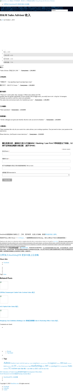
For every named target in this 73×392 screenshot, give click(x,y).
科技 (42, 368)
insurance (69, 363)
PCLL (59, 366)
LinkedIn (6, 388)
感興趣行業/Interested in (9, 172)
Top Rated (10, 353)
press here (55, 241)
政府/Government (47, 8)
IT (53, 8)
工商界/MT (22, 8)
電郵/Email (5, 159)
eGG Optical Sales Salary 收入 (9, 306)
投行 (36, 368)
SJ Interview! (59, 7)
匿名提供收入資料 (51, 234)
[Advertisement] (36, 34)
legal (29, 366)
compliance (36, 363)
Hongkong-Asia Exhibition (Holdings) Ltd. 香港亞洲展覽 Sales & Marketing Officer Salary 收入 (29, 320)
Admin (7, 362)
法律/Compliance (6, 8)
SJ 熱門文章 (4, 7)
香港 (47, 368)
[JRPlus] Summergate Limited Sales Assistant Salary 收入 (17, 292)
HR (61, 363)
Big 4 (29, 363)
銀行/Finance (15, 8)
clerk (31, 363)
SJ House (21, 238)
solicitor (6, 368)
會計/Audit (28, 8)
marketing (36, 365)
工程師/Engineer (58, 8)
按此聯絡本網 (24, 247)
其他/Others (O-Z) (26, 10)
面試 (45, 368)
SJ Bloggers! (47, 10)
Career (5, 389)
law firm (21, 366)
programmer (64, 366)
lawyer (26, 366)
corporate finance (43, 363)
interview (9, 366)
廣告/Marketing (5, 10)
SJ (2, 20)
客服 (22, 368)
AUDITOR (21, 363)
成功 (34, 368)
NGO (50, 366)
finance (58, 363)
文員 (40, 368)
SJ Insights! (34, 10)
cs (48, 363)
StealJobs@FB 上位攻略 (11, 377)
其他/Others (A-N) (15, 10)
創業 (19, 368)
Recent (9, 351)
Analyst (13, 363)
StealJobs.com (15, 383)
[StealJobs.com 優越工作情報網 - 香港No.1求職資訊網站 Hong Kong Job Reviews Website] (27, 1)
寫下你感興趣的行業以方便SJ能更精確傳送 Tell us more (17, 165)
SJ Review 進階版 (50, 7)
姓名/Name (6, 151)
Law (17, 366)
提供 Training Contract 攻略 (36, 7)
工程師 (28, 368)
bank (26, 363)
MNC (43, 366)
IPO (12, 366)
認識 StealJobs (12, 7)
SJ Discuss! (41, 10)
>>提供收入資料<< (22, 7)
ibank (65, 363)
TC (9, 368)
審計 (25, 368)
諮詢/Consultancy (37, 8)
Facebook (6, 386)
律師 (31, 368)
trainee (14, 368)
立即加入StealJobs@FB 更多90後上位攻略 (16, 4)
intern (5, 366)
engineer (53, 363)
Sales (4, 274)
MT (46, 366)
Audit (17, 363)
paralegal (54, 366)
